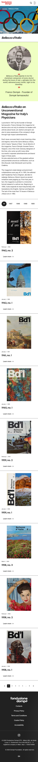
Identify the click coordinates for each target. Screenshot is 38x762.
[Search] (31, 3)
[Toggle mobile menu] (34, 3)
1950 (33, 204)
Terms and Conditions (19, 716)
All (4, 204)
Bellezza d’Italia (14, 9)
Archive (4, 9)
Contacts (19, 706)
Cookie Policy (19, 720)
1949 (25, 204)
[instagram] (19, 735)
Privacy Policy (19, 711)
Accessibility (19, 725)
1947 (10, 204)
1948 (18, 204)
